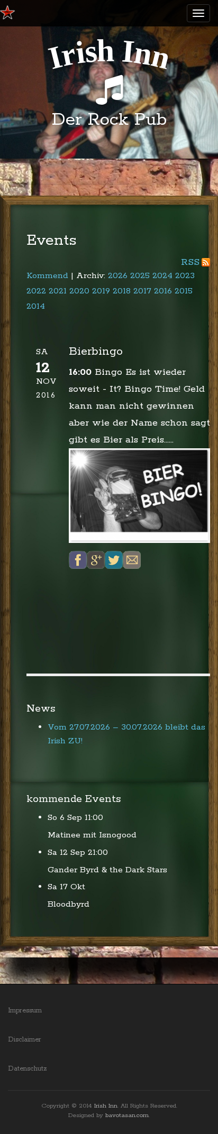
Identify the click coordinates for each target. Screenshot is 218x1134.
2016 (163, 291)
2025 (140, 275)
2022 (36, 291)
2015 (184, 291)
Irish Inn (105, 1106)
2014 (35, 306)
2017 (142, 291)
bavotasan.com (127, 1115)
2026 (118, 275)
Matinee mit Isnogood (92, 835)
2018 (122, 291)
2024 (162, 275)
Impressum (25, 1011)
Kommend (47, 275)
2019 (101, 291)
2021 (58, 291)
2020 (79, 291)
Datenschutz (27, 1069)
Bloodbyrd (68, 904)
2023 (185, 275)
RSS (190, 262)
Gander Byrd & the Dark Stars (107, 869)
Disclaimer (24, 1040)
